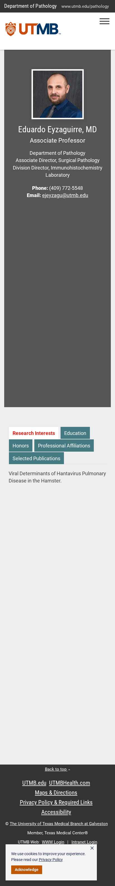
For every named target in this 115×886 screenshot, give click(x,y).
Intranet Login (84, 842)
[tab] (34, 433)
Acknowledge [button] (27, 869)
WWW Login (53, 842)
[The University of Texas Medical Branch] (33, 31)
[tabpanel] (57, 477)
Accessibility (56, 812)
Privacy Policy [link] (51, 859)
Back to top (56, 769)
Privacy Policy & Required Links (56, 802)
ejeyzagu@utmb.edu (65, 195)
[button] (104, 21)
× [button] (92, 848)
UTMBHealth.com (69, 783)
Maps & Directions (56, 792)
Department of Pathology (30, 6)
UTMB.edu (34, 783)
